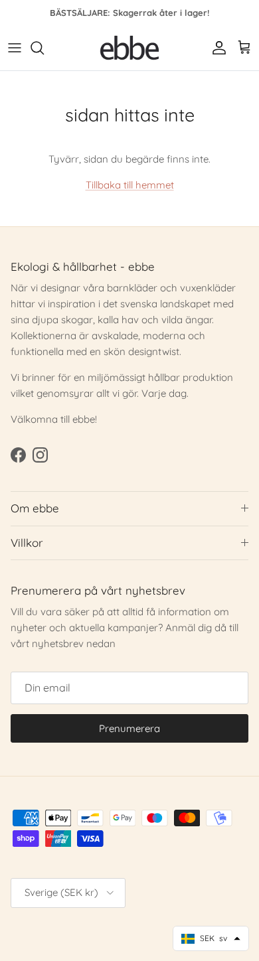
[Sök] (43, 47)
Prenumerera (129, 728)
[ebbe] (129, 48)
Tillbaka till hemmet (130, 185)
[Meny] (14, 47)
